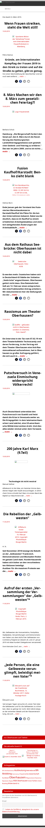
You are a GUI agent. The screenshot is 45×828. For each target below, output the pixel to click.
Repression (5, 781)
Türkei (34, 781)
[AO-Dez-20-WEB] (12, 757)
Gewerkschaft (34, 774)
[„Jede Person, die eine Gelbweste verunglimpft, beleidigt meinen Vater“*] (22, 691)
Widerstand (12, 783)
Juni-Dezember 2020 (32, 754)
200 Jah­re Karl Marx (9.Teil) (22, 450)
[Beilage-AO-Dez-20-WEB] (32, 758)
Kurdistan (5, 778)
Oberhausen (17, 777)
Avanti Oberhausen (32, 752)
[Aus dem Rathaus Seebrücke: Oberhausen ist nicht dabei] (22, 266)
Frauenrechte (24, 774)
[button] (16, 81)
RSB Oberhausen (20, 780)
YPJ (18, 783)
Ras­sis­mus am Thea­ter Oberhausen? (22, 313)
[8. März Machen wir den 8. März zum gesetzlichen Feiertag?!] (22, 117)
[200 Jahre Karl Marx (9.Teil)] (22, 469)
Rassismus (38, 778)
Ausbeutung (20, 770)
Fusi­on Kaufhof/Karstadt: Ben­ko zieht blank (22, 172)
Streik (30, 781)
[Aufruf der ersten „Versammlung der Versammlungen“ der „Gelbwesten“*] (22, 616)
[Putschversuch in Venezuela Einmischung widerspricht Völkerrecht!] (22, 400)
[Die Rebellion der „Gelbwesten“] (22, 534)
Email (4, 801)
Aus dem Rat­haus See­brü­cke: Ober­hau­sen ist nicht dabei (22, 248)
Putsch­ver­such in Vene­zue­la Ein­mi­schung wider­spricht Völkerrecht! (22, 379)
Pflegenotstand (30, 778)
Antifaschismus (9, 770)
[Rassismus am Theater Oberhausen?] (22, 329)
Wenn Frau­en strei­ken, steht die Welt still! (22, 25)
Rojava (11, 781)
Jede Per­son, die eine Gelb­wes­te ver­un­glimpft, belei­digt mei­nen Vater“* (22, 670)
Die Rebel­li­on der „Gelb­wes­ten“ (22, 516)
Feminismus (15, 774)
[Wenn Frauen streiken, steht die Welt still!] (22, 42)
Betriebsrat (30, 770)
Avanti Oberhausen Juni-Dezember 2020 (12, 752)
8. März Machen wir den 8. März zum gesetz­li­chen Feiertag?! (22, 99)
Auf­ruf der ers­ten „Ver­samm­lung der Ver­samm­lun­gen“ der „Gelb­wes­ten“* (22, 594)
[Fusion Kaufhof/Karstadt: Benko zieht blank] (22, 190)
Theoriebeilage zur (32, 750)
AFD (3, 770)
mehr (23, 76)
